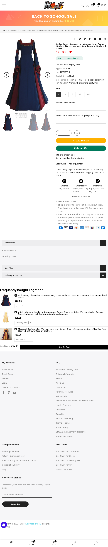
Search (59, 378)
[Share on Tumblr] (90, 39)
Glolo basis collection (94, 80)
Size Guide (61, 164)
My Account (7, 369)
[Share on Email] (100, 39)
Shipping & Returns (10, 451)
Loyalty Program (63, 405)
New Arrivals (69, 83)
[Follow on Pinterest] (9, 392)
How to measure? (64, 469)
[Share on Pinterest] (85, 39)
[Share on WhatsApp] (105, 39)
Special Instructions (65, 102)
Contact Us (61, 387)
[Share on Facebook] (75, 39)
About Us (60, 383)
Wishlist (5, 378)
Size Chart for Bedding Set (68, 460)
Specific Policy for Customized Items (19, 460)
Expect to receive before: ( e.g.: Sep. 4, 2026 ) (77, 115)
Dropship (60, 414)
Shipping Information (65, 374)
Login (4, 383)
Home (4, 30)
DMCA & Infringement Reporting (70, 432)
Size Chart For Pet (64, 465)
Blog (4, 469)
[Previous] (6, 75)
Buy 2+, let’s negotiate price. (70, 58)
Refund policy (62, 396)
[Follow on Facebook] (3, 392)
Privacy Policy (62, 427)
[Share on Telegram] (95, 39)
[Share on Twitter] (80, 39)
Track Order (7, 374)
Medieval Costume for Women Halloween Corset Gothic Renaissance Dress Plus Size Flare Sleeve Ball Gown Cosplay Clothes (62, 330)
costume (66, 68)
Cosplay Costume (75, 80)
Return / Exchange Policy (13, 456)
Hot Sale (59, 83)
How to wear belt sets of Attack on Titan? (75, 400)
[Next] (47, 75)
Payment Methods (64, 392)
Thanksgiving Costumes (87, 83)
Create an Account (11, 387)
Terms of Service (64, 423)
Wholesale (60, 409)
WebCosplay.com (71, 64)
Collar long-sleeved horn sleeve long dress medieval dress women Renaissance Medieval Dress (62, 296)
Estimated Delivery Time (67, 369)
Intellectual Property (65, 436)
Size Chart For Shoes (65, 456)
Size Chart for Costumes (67, 451)
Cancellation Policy (10, 465)
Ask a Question (76, 164)
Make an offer (83, 149)
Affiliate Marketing (64, 418)
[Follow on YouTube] (14, 392)
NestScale (86, 196)
